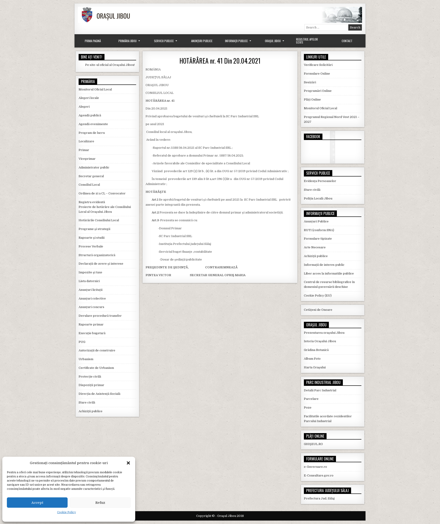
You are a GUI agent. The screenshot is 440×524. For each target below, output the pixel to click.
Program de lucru (92, 133)
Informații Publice (236, 41)
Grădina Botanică (316, 350)
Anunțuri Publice (201, 41)
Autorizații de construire (97, 350)
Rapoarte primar (91, 324)
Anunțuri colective (92, 298)
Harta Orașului (315, 367)
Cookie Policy (66, 512)
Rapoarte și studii (91, 237)
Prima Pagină (93, 41)
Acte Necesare (315, 247)
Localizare (86, 141)
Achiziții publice (90, 411)
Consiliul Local (89, 184)
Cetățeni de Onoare (318, 309)
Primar (84, 150)
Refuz (100, 503)
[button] (128, 463)
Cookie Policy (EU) (318, 295)
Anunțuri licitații (90, 289)
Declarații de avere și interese (101, 263)
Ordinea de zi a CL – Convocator (102, 193)
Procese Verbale (91, 246)
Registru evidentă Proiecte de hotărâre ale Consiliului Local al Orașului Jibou (105, 206)
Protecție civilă (90, 376)
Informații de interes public (324, 264)
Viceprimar (87, 158)
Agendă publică (90, 115)
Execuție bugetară (92, 333)
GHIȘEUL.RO (313, 444)
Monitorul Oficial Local (95, 89)
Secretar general (91, 176)
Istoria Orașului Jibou (320, 341)
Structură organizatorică (97, 255)
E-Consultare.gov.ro (318, 475)
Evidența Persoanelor (320, 181)
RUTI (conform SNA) (319, 230)
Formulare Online (317, 73)
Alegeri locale (89, 98)
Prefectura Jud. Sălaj (319, 498)
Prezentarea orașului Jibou (324, 332)
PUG (82, 342)
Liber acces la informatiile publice (329, 273)
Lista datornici (89, 281)
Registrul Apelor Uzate (307, 41)
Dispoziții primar (91, 385)
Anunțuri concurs (91, 307)
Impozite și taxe (90, 272)
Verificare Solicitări (318, 65)
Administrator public (94, 167)
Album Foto (312, 358)
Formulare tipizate (318, 238)
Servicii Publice (164, 41)
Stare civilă (87, 402)
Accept (37, 503)
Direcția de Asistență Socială (99, 393)
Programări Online (318, 90)
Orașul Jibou (273, 41)
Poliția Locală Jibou (318, 198)
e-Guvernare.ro (315, 466)
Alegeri (84, 106)
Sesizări (310, 82)
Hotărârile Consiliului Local (99, 220)
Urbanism (86, 359)
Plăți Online (312, 99)
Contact (347, 41)
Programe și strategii (94, 229)
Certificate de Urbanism (96, 368)
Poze (307, 407)
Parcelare (311, 399)
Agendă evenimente (93, 124)
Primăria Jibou (127, 41)
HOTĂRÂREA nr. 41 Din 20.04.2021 (220, 60)
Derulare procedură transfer (100, 315)
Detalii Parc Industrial (320, 390)
